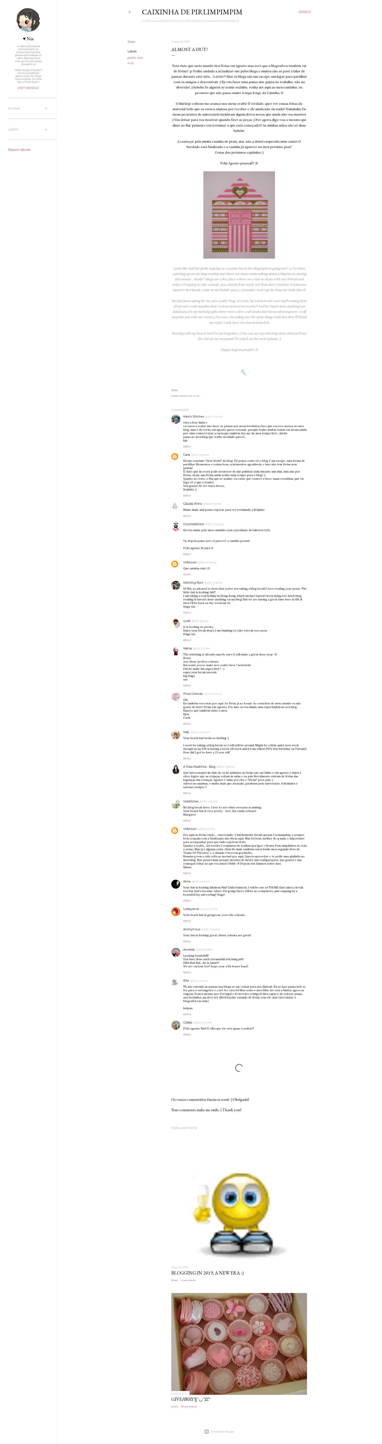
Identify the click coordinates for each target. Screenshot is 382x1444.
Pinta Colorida (193, 694)
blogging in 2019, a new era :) (207, 1273)
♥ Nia (28, 38)
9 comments (188, 1280)
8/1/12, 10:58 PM (212, 503)
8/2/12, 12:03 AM (215, 524)
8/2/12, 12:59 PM (226, 766)
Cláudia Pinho (192, 504)
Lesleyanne (191, 909)
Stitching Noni (193, 582)
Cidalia (187, 1022)
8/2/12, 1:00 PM (208, 801)
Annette (189, 949)
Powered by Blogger (222, 1431)
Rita (186, 980)
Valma (187, 648)
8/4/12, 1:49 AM (198, 980)
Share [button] (131, 42)
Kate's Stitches (193, 416)
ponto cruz (135, 58)
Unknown (190, 562)
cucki (186, 621)
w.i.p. (131, 63)
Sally (186, 732)
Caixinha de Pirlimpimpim (192, 12)
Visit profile (28, 88)
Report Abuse (19, 150)
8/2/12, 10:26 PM (211, 929)
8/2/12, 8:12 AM (200, 621)
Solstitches (190, 801)
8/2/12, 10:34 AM (200, 732)
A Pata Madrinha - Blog (199, 767)
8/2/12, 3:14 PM (206, 828)
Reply (187, 446)
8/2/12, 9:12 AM (201, 648)
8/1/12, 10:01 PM (214, 416)
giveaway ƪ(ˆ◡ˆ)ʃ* (190, 1399)
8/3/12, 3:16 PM (204, 949)
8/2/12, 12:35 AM (213, 582)
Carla (186, 455)
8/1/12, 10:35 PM (200, 454)
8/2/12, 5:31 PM (209, 909)
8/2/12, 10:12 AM (213, 693)
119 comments (189, 1406)
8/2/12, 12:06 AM (207, 562)
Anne (187, 881)
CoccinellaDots (193, 524)
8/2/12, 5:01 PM (200, 881)
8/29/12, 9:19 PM (202, 1022)
